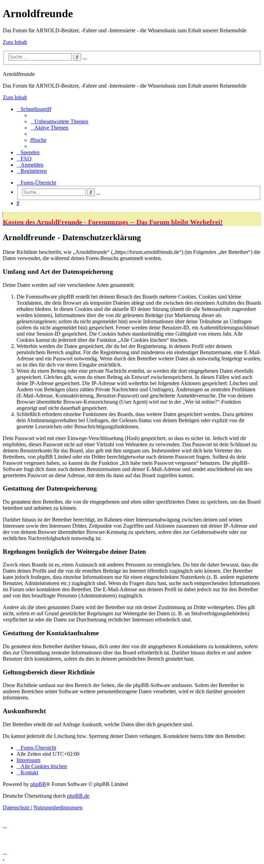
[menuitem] (59, 121)
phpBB (38, 784)
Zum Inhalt (15, 42)
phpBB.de (78, 796)
